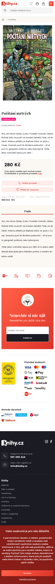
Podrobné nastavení (27, 579)
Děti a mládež (7, 489)
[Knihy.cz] (3, 19)
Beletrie (5, 485)
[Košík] (43, 3)
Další (3, 522)
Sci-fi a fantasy (8, 497)
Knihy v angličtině (9, 514)
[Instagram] (46, 441)
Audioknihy (6, 518)
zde (40, 173)
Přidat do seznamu (29, 190)
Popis (27, 211)
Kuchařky (5, 510)
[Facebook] (51, 441)
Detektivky (6, 493)
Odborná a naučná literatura (15, 506)
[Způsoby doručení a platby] (39, 382)
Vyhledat (5, 10)
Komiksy (12, 19)
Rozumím (27, 573)
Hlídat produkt (29, 183)
